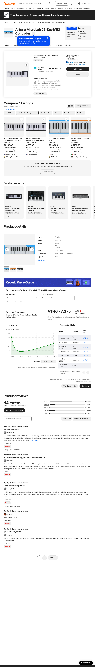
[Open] (37, 298)
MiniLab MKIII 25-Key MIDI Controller (35, 209)
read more (35, 440)
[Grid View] (68, 105)
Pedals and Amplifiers (17, 8)
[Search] (49, 3)
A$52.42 (85, 366)
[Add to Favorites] (33, 33)
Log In (89, 3)
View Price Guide (69, 386)
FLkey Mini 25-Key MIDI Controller (57, 209)
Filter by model (10, 294)
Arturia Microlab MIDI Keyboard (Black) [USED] (45, 57)
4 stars (46, 405)
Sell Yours (85, 386)
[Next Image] (32, 249)
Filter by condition (47, 294)
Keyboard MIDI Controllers (64, 254)
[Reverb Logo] (9, 3)
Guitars (7, 8)
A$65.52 (85, 355)
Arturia (57, 237)
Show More (41, 260)
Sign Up (84, 3)
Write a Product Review (14, 410)
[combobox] (20, 298)
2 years (52, 361)
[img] (52, 68)
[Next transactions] (87, 372)
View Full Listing (40, 93)
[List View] (72, 105)
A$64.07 (85, 343)
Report (7, 446)
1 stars (46, 413)
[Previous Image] (7, 249)
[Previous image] (8, 74)
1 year (45, 361)
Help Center (86, 8)
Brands (47, 8)
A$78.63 (85, 347)
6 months (37, 361)
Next (51, 558)
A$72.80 (85, 338)
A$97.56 (85, 352)
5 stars (46, 402)
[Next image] (26, 74)
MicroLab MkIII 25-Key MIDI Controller (12, 209)
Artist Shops (68, 8)
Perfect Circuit (41, 68)
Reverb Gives (78, 8)
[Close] (47, 38)
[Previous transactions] (83, 372)
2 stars (46, 410)
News (52, 8)
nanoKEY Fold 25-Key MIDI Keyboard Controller (80, 209)
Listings (6, 45)
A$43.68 (85, 360)
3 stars (46, 407)
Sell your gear (62, 3)
